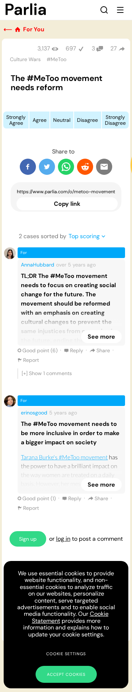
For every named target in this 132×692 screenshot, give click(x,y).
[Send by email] (104, 167)
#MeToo (56, 59)
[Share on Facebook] (28, 167)
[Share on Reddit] (85, 167)
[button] (104, 10)
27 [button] (113, 48)
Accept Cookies (66, 674)
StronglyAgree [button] (16, 120)
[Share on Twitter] (47, 167)
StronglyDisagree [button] (115, 120)
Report (31, 360)
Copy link (67, 204)
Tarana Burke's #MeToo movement (64, 456)
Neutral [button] (61, 120)
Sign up (28, 539)
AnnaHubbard (37, 265)
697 (71, 48)
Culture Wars (25, 59)
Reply (76, 350)
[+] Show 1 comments (47, 373)
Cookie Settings (66, 653)
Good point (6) (40, 350)
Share (103, 350)
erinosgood (34, 413)
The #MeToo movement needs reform (56, 83)
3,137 (43, 48)
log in (63, 539)
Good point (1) (39, 498)
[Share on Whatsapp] (66, 167)
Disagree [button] (87, 120)
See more (101, 336)
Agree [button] (40, 120)
